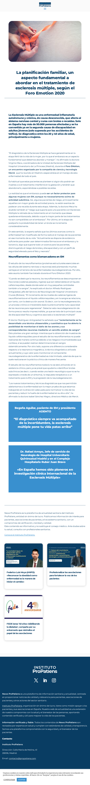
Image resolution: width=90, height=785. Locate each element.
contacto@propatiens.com (22, 758)
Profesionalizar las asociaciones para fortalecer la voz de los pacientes (65, 575)
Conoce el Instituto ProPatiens (19, 535)
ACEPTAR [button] (21, 780)
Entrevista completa (45, 435)
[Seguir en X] (36, 680)
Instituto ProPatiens (12, 705)
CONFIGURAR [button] (9, 780)
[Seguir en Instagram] (54, 680)
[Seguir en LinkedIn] (45, 680)
